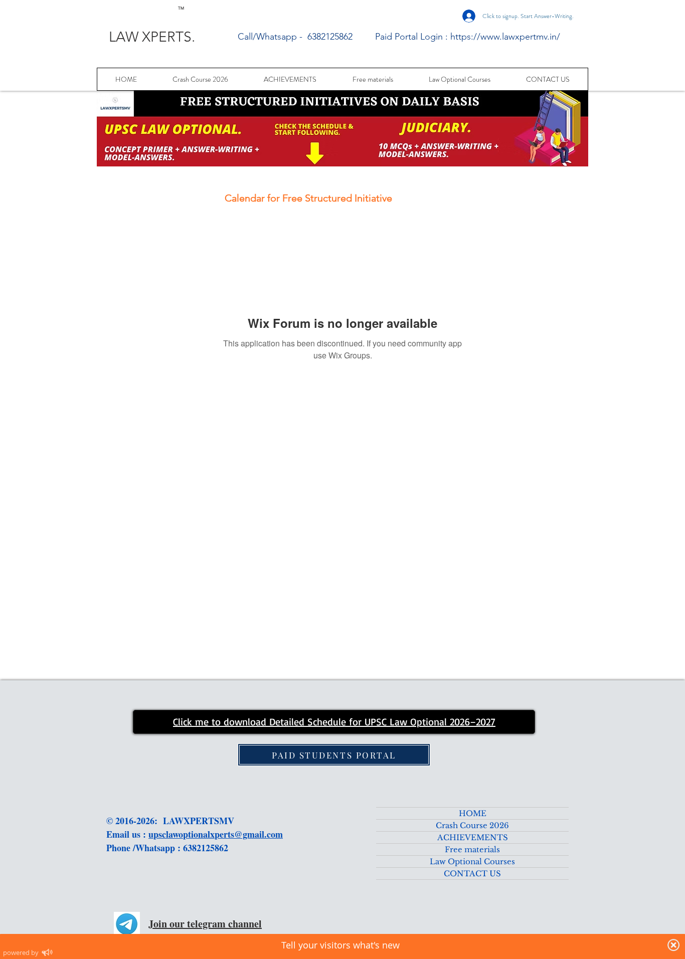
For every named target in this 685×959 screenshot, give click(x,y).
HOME (472, 813)
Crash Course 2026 (472, 825)
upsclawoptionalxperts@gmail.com (215, 834)
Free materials (472, 849)
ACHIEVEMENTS (472, 837)
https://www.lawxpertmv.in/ (505, 36)
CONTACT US (472, 873)
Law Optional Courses (472, 861)
